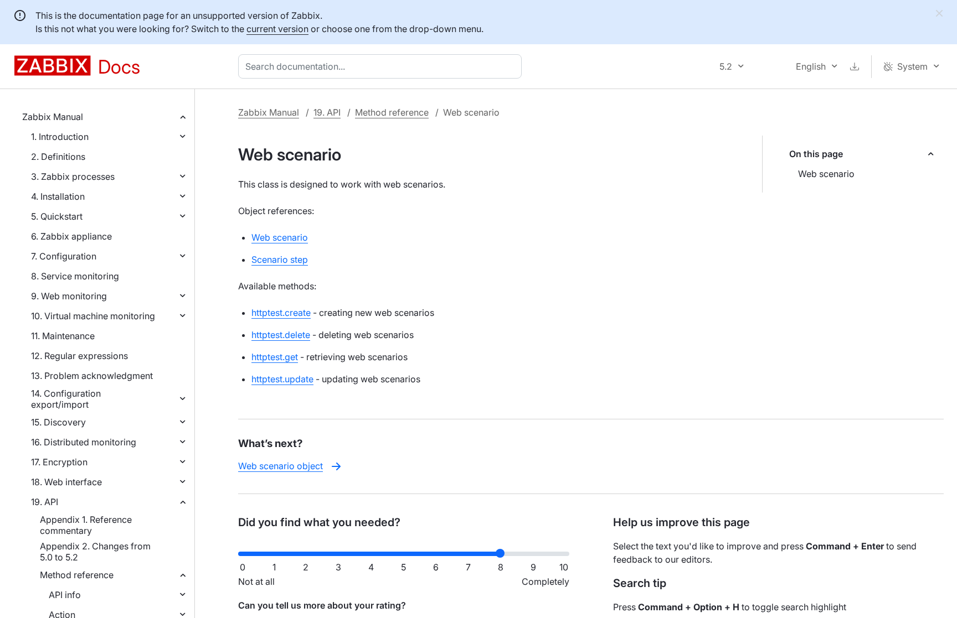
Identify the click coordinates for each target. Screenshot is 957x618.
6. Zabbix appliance (71, 236)
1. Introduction (60, 136)
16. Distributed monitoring (83, 442)
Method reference (77, 574)
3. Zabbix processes (73, 176)
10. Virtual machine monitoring (93, 315)
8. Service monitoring (75, 276)
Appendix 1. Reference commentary (86, 525)
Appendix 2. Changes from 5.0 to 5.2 (95, 552)
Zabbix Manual (52, 116)
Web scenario (826, 173)
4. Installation (58, 196)
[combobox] (382, 66)
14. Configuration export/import (66, 399)
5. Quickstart (57, 216)
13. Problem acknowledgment (92, 375)
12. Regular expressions (79, 355)
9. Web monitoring (69, 296)
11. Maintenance (63, 335)
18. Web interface (66, 481)
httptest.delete (280, 334)
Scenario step (279, 259)
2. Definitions (58, 156)
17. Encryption (59, 462)
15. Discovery (58, 422)
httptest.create (281, 312)
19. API (44, 501)
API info (65, 594)
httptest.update (282, 379)
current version (277, 28)
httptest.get (274, 356)
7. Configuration (63, 256)
